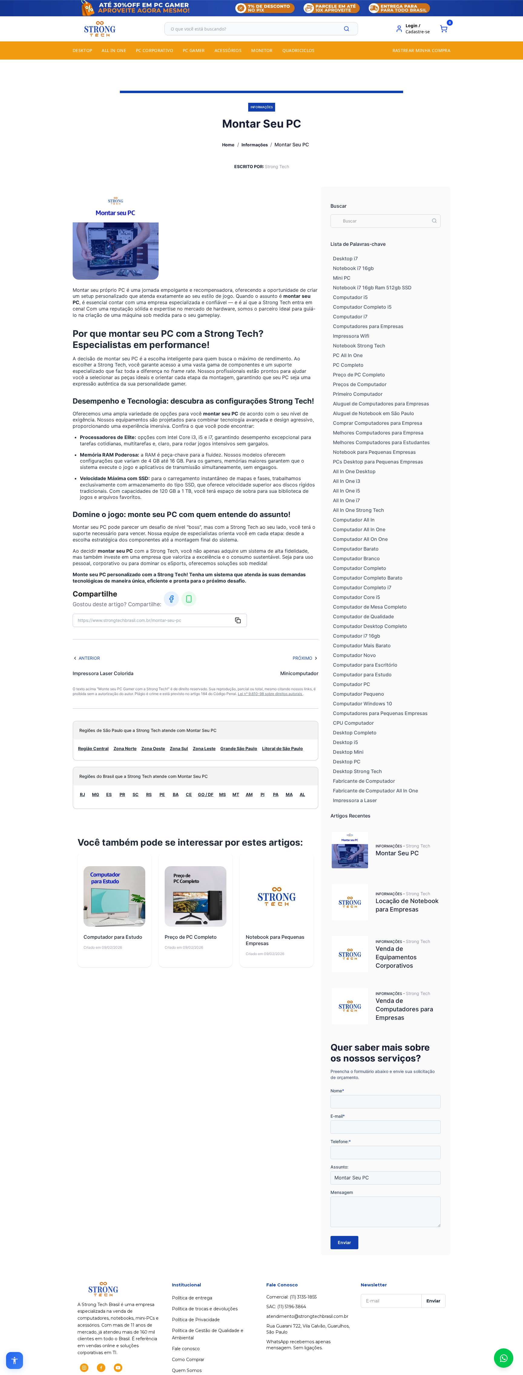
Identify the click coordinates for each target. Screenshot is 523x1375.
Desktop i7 (345, 258)
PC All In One (348, 355)
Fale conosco (186, 1348)
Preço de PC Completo (359, 375)
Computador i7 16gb (356, 636)
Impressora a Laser (355, 800)
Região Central (93, 748)
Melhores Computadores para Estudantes (381, 442)
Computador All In (354, 520)
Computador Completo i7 (362, 587)
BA (176, 794)
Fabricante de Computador (364, 781)
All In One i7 (346, 500)
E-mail (338, 1116)
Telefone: (341, 1141)
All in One (114, 50)
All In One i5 (346, 491)
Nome (337, 1090)
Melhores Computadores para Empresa (378, 433)
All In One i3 (346, 481)
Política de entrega (192, 1298)
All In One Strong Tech (358, 510)
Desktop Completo (355, 733)
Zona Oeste (153, 748)
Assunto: (339, 1166)
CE (189, 794)
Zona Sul (179, 748)
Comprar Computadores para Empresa (377, 423)
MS (222, 794)
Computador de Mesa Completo (370, 607)
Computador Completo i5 (362, 307)
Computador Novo (354, 655)
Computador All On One (360, 539)
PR (122, 794)
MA (289, 794)
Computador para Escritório (365, 665)
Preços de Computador (359, 384)
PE (162, 794)
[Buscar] (346, 28)
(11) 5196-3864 (291, 1306)
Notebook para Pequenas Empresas (374, 452)
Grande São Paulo (238, 748)
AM (249, 794)
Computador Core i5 (356, 597)
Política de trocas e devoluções (205, 1309)
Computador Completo (359, 568)
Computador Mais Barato (362, 645)
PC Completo (348, 365)
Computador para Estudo (362, 674)
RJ (82, 794)
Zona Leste (204, 748)
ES (109, 794)
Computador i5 (350, 297)
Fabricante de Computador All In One (375, 791)
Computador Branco (356, 558)
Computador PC (351, 684)
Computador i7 (350, 317)
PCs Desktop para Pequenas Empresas (378, 462)
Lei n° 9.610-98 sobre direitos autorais (270, 693)
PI (263, 794)
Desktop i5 (345, 742)
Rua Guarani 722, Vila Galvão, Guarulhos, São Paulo (308, 1329)
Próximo (302, 658)
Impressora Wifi (351, 336)
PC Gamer (194, 50)
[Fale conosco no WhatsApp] (503, 1358)
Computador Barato (356, 549)
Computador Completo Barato (368, 578)
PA (275, 794)
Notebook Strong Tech (359, 346)
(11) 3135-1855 (303, 1297)
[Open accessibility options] (14, 1360)
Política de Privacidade (196, 1319)
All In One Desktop (354, 471)
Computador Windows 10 (362, 704)
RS (149, 794)
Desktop (82, 50)
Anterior (89, 658)
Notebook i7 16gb (353, 268)
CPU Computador (353, 723)
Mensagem (342, 1192)
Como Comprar (188, 1359)
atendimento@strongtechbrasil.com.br (307, 1316)
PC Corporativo (154, 50)
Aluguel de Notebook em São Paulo (373, 413)
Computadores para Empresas (368, 326)
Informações (255, 144)
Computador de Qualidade (363, 616)
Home (228, 144)
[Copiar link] (238, 620)
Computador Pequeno (358, 694)
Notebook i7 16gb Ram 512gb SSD (372, 287)
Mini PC (341, 278)
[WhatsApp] (188, 598)
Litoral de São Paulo (282, 748)
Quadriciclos (298, 50)
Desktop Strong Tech (357, 771)
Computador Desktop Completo (370, 626)
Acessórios (228, 50)
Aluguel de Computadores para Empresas (381, 404)
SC (136, 794)
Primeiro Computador (358, 394)
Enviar (344, 1242)
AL (302, 794)
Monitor (261, 50)
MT (235, 794)
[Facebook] (171, 598)
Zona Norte (125, 748)
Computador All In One (359, 529)
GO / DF (205, 794)
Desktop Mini (348, 752)
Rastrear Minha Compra (421, 50)
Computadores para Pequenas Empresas (380, 713)
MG (95, 794)
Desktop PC (346, 762)
